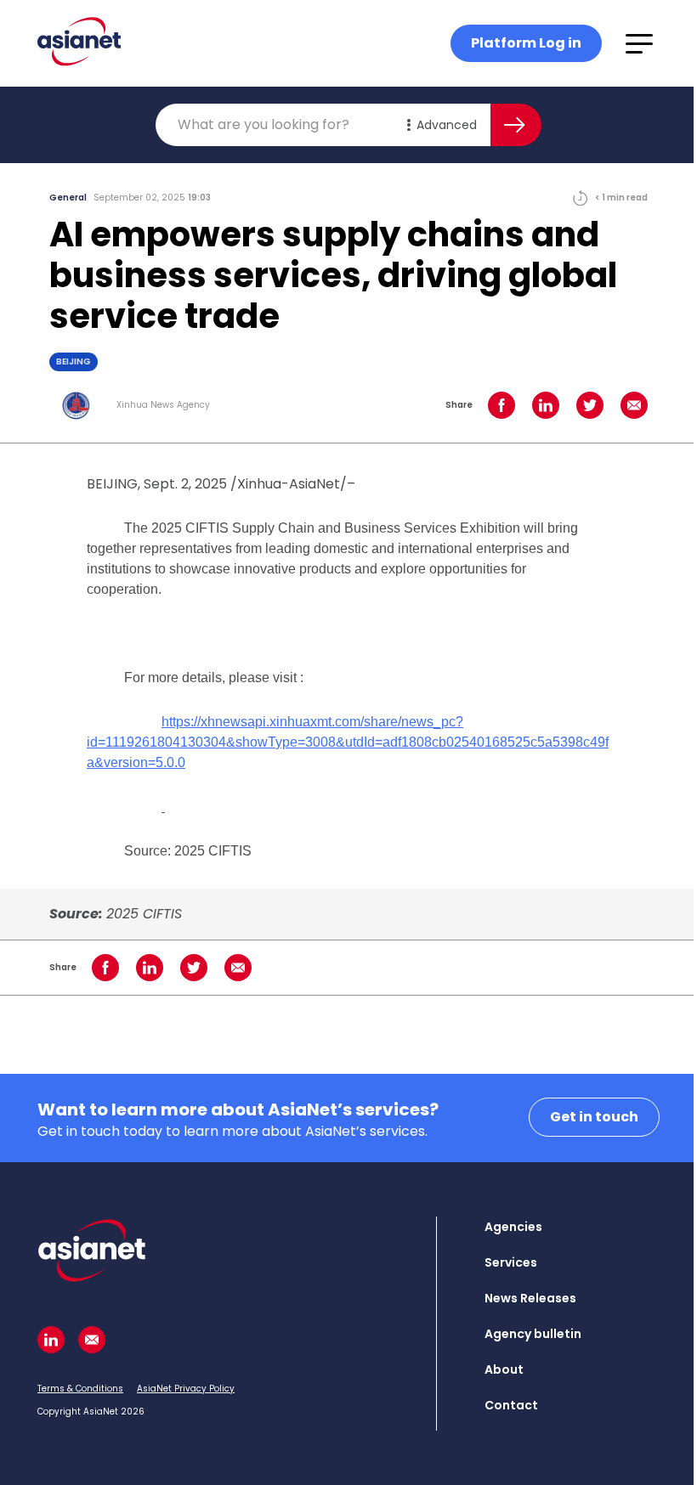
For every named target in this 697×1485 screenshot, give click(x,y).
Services (510, 1262)
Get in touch (594, 1116)
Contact (511, 1405)
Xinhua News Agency (163, 405)
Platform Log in (526, 43)
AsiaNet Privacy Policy (186, 1388)
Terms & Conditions (80, 1388)
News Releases (530, 1298)
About (504, 1369)
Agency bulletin (532, 1333)
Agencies (513, 1226)
